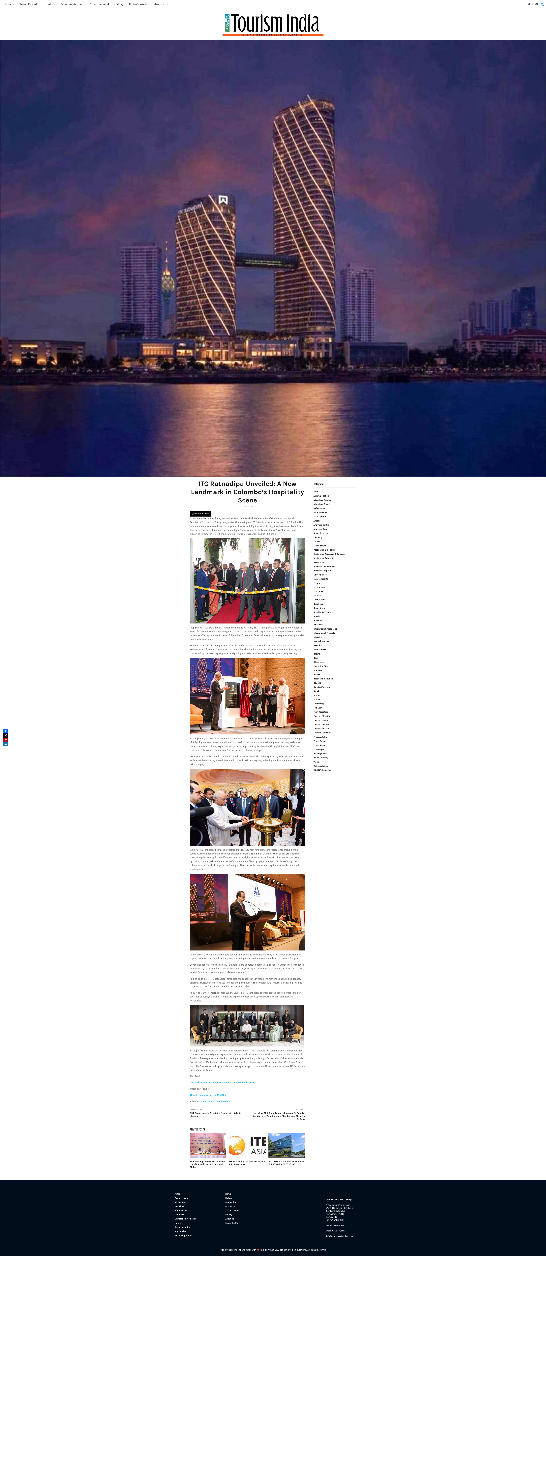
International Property (324, 633)
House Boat (319, 620)
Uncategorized (320, 753)
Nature (317, 654)
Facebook (217, 1101)
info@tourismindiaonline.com (339, 1236)
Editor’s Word (138, 4)
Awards (317, 521)
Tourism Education (322, 716)
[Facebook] (526, 4)
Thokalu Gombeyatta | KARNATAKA (208, 1095)
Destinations (319, 562)
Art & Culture (320, 517)
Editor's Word (320, 575)
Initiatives (318, 624)
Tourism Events (321, 720)
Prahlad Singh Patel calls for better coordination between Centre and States (207, 1164)
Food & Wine (319, 600)
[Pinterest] (5, 740)
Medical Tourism (321, 641)
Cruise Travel (320, 546)
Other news (319, 662)
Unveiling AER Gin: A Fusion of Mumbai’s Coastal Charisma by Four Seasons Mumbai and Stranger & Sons (279, 1116)
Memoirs (318, 645)
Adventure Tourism (322, 500)
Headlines (318, 604)
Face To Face (319, 587)
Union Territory (321, 758)
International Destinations (326, 629)
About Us (229, 1219)
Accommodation (71, 4)
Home (228, 1194)
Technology (319, 704)
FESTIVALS (230, 1206)
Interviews (318, 637)
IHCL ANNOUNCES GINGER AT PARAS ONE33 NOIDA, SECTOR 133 (286, 1163)
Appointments (320, 512)
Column (317, 541)
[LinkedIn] (5, 744)
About (316, 491)
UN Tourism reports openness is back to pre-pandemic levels (222, 1082)
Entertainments (321, 579)
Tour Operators (321, 712)
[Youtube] (537, 4)
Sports (317, 691)
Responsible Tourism (323, 679)
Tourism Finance (321, 728)
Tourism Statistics (322, 733)
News (316, 658)
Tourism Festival (321, 724)
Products (318, 670)
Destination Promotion (324, 558)
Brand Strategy (321, 533)
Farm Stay (318, 591)
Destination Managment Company (329, 554)
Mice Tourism (320, 650)
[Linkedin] (533, 4)
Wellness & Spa (321, 766)
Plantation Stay (321, 666)
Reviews (317, 683)
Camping (318, 537)
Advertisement (99, 4)
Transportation (321, 737)
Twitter (226, 1101)
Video (316, 762)
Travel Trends (320, 745)
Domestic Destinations (324, 566)
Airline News (319, 508)
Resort (317, 674)
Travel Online (320, 741)
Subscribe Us (160, 4)
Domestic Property (322, 571)
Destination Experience (324, 550)
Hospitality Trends (322, 612)
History (228, 1198)
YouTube (207, 1101)
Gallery (119, 4)
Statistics (318, 699)
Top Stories (319, 708)
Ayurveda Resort (321, 529)
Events (48, 4)
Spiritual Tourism (322, 687)
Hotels (317, 616)
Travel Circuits (28, 4)
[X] (5, 735)
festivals (318, 595)
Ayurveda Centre (321, 525)
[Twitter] (530, 4)
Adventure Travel (322, 504)
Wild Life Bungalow (322, 770)
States (317, 695)
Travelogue (319, 749)
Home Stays (319, 608)
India (8, 4)
